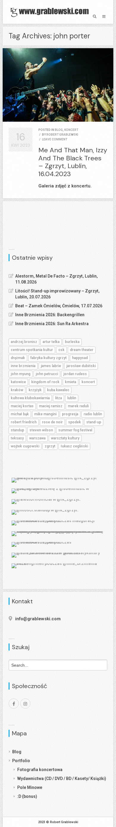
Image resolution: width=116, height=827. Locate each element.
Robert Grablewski (62, 134)
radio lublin (93, 414)
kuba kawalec (58, 390)
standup (17, 430)
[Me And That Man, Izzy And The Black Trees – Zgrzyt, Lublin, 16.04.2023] (58, 85)
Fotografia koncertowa (39, 769)
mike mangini (45, 414)
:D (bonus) (27, 796)
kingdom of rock (45, 382)
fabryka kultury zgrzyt (48, 358)
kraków (17, 390)
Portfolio (21, 760)
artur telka (51, 342)
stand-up (93, 422)
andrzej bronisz (24, 342)
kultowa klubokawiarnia (30, 398)
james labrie (51, 366)
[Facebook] (14, 703)
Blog (16, 751)
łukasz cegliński (74, 446)
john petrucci (47, 374)
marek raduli (78, 406)
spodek (74, 422)
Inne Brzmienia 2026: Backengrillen (49, 314)
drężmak (18, 358)
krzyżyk (35, 390)
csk (61, 350)
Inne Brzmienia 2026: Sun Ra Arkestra (52, 323)
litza (58, 398)
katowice (18, 382)
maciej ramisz (50, 406)
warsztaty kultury (65, 438)
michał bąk (20, 414)
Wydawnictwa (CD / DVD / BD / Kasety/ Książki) (61, 778)
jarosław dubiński (81, 366)
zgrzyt (50, 446)
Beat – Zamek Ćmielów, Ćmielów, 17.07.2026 (58, 305)
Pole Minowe (29, 787)
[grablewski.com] (51, 12)
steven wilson (41, 430)
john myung (20, 374)
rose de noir (52, 422)
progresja (70, 414)
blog (59, 129)
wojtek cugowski (25, 446)
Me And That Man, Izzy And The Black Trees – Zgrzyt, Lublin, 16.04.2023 (72, 162)
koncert (71, 129)
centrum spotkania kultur (32, 350)
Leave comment (54, 139)
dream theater (81, 350)
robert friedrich (24, 422)
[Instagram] (25, 703)
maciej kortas (22, 406)
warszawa (37, 438)
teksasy (17, 438)
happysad (80, 358)
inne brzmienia (23, 366)
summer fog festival (75, 430)
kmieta (70, 382)
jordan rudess (75, 374)
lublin (71, 398)
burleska (72, 342)
